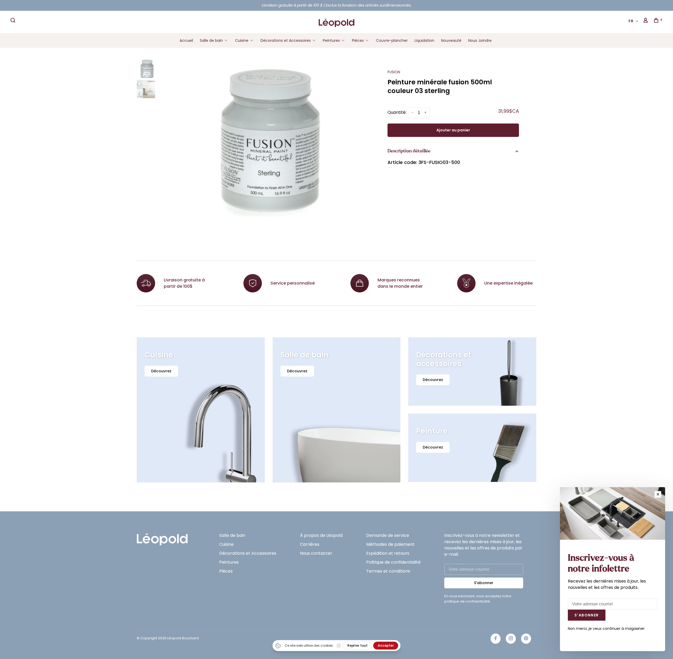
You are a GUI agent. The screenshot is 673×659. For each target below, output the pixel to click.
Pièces (358, 40)
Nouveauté (451, 40)
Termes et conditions (388, 571)
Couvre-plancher (392, 40)
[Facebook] (496, 639)
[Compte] (646, 21)
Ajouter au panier (453, 130)
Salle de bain (211, 40)
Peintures (331, 40)
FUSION (394, 72)
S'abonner (483, 582)
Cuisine (241, 40)
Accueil (186, 40)
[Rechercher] (14, 21)
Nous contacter (316, 553)
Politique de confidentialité (393, 562)
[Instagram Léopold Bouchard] (511, 639)
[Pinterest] (526, 639)
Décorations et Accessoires (286, 40)
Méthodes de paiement (390, 544)
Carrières (309, 544)
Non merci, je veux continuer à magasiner (606, 628)
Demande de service (387, 535)
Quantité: (397, 112)
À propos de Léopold (321, 535)
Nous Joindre (480, 40)
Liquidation (424, 40)
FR (631, 21)
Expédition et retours (387, 553)
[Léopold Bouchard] (162, 537)
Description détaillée (409, 151)
